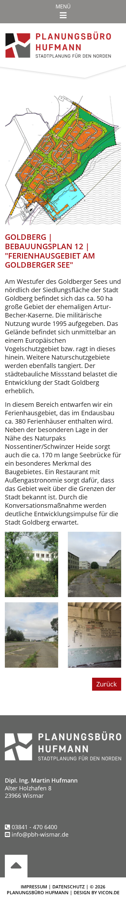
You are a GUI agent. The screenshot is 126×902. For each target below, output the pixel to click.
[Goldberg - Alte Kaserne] (31, 563)
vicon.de (109, 892)
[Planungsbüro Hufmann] (58, 43)
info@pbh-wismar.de (40, 834)
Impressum (34, 887)
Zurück (106, 684)
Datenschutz (68, 887)
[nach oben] (16, 866)
